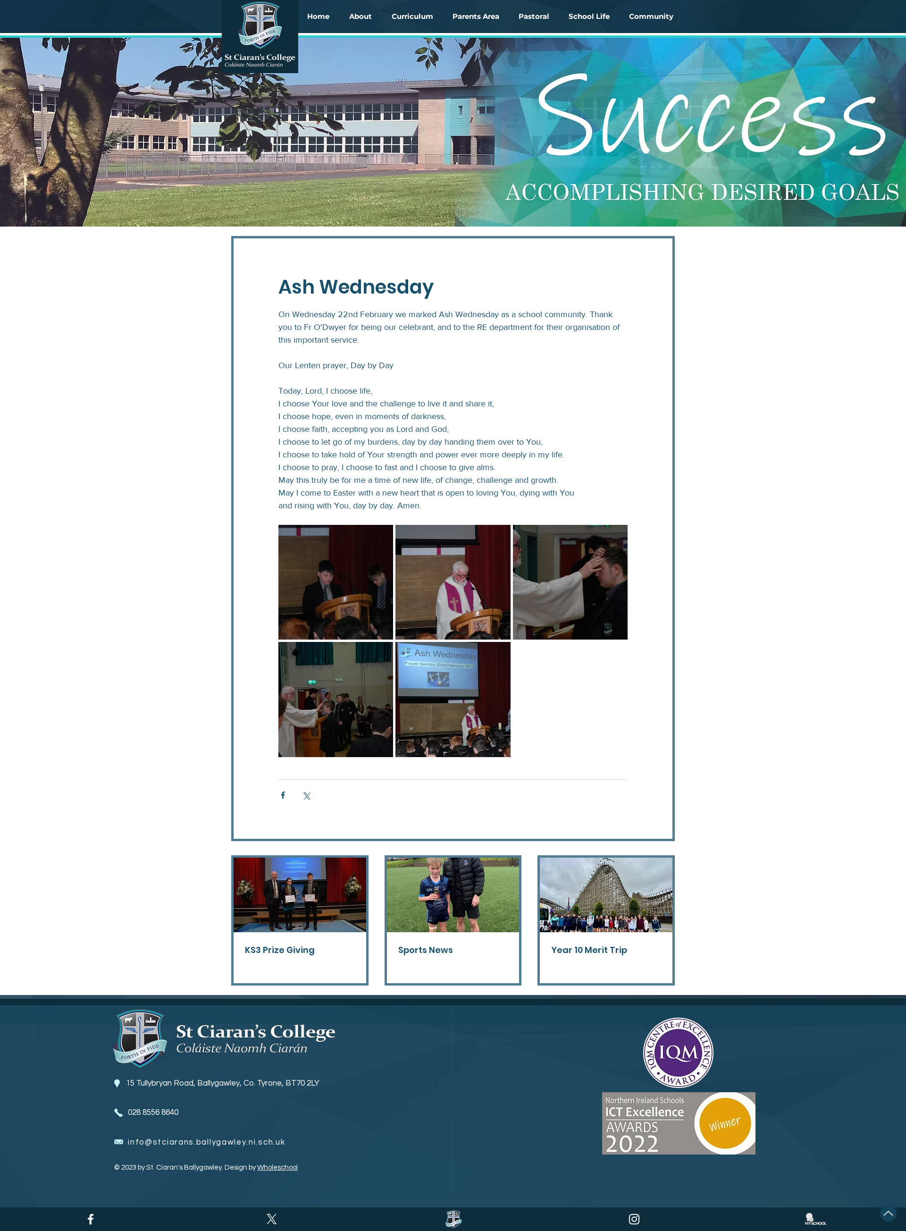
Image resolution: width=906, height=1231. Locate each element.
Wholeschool (277, 1167)
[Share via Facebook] (282, 795)
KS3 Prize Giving (280, 950)
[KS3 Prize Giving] (300, 895)
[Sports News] (453, 895)
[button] (360, 16)
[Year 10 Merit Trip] (606, 895)
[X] (272, 1219)
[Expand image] (335, 582)
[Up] (888, 1213)
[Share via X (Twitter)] (306, 795)
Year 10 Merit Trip (589, 950)
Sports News (425, 950)
